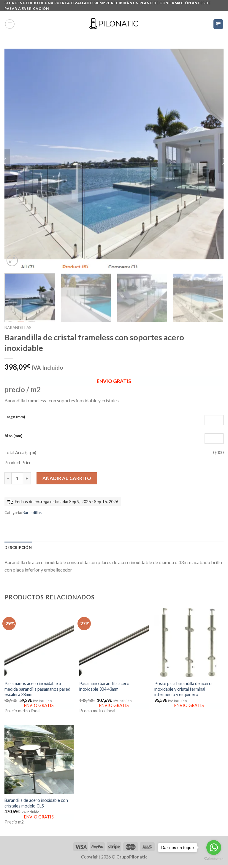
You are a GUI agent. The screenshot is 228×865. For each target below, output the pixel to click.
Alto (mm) (13, 435)
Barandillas (17, 327)
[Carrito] (218, 24)
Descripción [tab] (18, 547)
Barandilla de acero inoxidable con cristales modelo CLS (36, 803)
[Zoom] (12, 260)
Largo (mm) (14, 416)
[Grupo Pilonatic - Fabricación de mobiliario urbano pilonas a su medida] (114, 24)
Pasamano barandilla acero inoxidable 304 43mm (104, 686)
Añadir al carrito (66, 478)
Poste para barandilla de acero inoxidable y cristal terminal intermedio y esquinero (183, 689)
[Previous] (16, 158)
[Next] (211, 158)
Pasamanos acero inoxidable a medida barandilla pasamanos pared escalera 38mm (37, 689)
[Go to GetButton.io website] (213, 859)
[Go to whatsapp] (213, 847)
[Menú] (10, 24)
